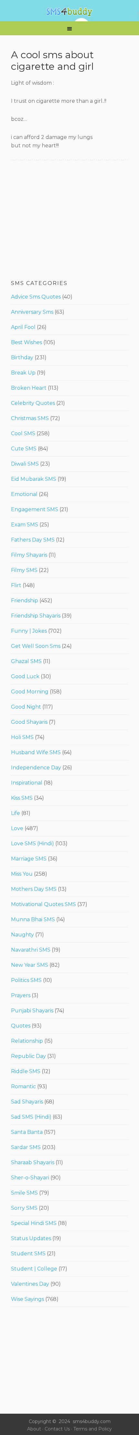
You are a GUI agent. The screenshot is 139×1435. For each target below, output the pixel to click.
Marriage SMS (29, 859)
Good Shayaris (29, 722)
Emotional (24, 494)
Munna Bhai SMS (33, 919)
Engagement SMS (34, 509)
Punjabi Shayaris (32, 1011)
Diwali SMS (25, 464)
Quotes (20, 1026)
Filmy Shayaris (29, 555)
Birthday (22, 357)
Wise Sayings (27, 1299)
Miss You (22, 874)
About (34, 1429)
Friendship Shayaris (35, 616)
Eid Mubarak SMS (33, 479)
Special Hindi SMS (34, 1223)
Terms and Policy (92, 1429)
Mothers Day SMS (34, 889)
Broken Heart (29, 388)
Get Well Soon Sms (35, 646)
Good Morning (29, 692)
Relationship (27, 1041)
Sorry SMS (24, 1208)
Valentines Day (30, 1284)
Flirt (16, 585)
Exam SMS (24, 525)
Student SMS (28, 1253)
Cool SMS (23, 433)
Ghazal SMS (26, 661)
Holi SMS (22, 737)
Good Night (26, 707)
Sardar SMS (26, 1147)
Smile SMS (24, 1193)
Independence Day (36, 768)
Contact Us (57, 1429)
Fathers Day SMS (33, 540)
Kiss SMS (22, 798)
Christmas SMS (30, 418)
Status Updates (31, 1238)
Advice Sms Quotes (36, 297)
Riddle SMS (25, 1071)
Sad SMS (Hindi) (31, 1117)
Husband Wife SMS (36, 752)
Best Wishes (26, 342)
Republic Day (28, 1056)
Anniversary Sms (32, 312)
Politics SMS (26, 980)
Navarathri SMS (30, 950)
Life (15, 813)
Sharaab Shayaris (32, 1162)
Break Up (23, 373)
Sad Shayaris (27, 1102)
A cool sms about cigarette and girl (52, 60)
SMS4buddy (69, 11)
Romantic (23, 1086)
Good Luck (25, 676)
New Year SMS (29, 965)
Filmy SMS (24, 570)
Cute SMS (24, 449)
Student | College (34, 1269)
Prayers (20, 995)
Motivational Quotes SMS (43, 904)
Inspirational (26, 783)
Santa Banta (27, 1132)
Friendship (24, 600)
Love (17, 828)
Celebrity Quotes (33, 403)
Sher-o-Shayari (30, 1178)
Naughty (22, 935)
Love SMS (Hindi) (32, 843)
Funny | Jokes (29, 631)
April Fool (23, 327)
